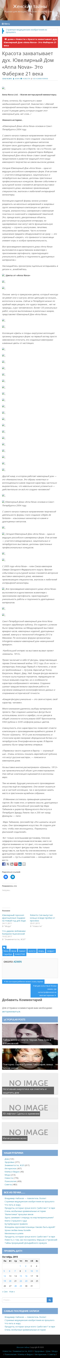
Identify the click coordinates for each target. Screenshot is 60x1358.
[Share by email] (24, 864)
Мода (7, 1174)
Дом (7, 1159)
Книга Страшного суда (16, 1220)
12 (5, 1276)
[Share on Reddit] (12, 864)
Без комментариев (40, 79)
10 (32, 1271)
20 (10, 1281)
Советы (8, 1184)
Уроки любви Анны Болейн (18, 1230)
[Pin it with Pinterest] (16, 864)
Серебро (7, 954)
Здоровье (9, 1162)
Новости (20, 39)
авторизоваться (11, 1011)
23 (26, 1281)
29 (21, 1286)
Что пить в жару (13, 1204)
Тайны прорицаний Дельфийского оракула (26, 1243)
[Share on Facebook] (3, 864)
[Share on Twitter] (7, 864)
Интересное (10, 1168)
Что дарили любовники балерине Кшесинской (14, 932)
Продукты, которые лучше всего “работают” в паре (30, 1208)
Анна (13, 950)
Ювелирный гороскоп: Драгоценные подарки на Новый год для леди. (14, 918)
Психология (10, 1181)
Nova (6, 950)
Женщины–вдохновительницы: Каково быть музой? (30, 1227)
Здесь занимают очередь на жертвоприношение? (29, 1217)
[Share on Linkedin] (20, 864)
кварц (41, 950)
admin (17, 79)
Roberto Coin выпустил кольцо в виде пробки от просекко (42, 918)
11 (37, 1271)
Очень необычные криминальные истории (25, 1211)
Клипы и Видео (12, 1171)
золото (32, 950)
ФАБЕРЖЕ (20, 954)
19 (5, 1281)
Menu (7, 23)
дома (11, 39)
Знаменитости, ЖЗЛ (14, 1165)
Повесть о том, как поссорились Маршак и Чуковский (31, 1239)
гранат (22, 950)
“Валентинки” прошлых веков (19, 1214)
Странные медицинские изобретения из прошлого (26, 30)
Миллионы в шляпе (14, 1233)
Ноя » (12, 1291)
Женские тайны (30, 6)
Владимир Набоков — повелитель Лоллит (25, 1198)
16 (26, 1276)
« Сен (5, 1291)
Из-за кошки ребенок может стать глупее (24, 982)
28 (15, 1286)
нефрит (51, 950)
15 (21, 1276)
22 (21, 1281)
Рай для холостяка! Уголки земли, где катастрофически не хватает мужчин (45, 990)
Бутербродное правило (16, 1224)
